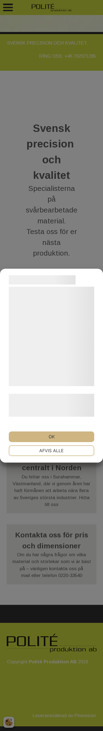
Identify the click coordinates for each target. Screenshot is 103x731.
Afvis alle (51, 450)
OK (52, 436)
